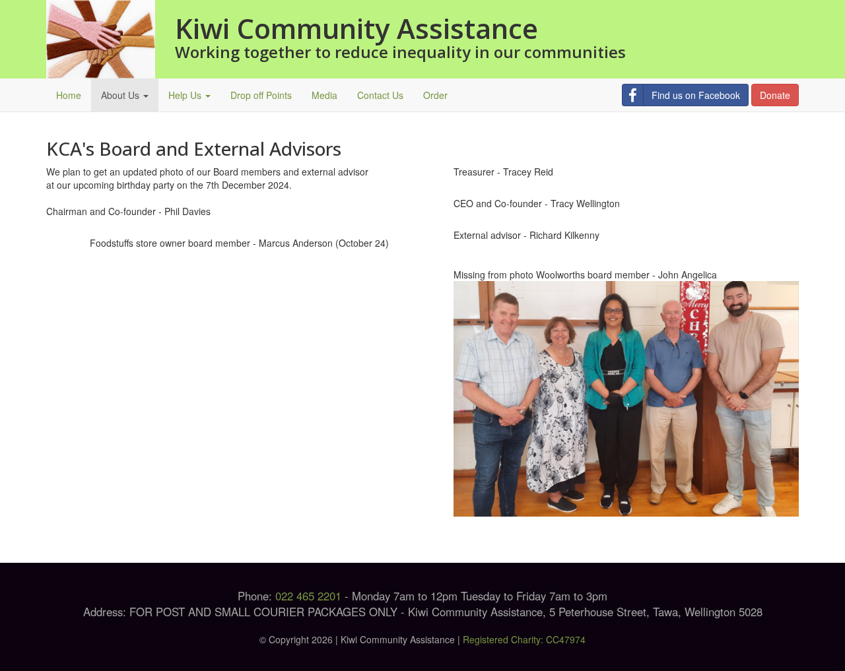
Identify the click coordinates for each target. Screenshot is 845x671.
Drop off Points (261, 95)
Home (68, 95)
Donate (775, 95)
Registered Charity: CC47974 (524, 639)
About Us (121, 95)
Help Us (186, 95)
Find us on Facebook (696, 95)
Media (324, 95)
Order (435, 95)
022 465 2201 (308, 596)
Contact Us (380, 95)
